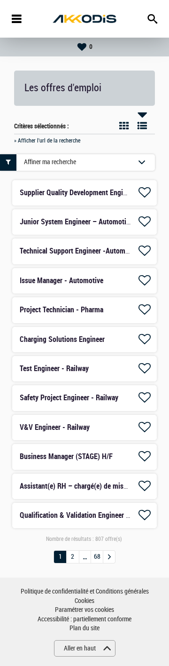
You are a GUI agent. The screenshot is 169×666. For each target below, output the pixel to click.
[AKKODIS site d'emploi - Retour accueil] (84, 19)
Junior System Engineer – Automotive (76, 221)
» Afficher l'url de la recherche (47, 140)
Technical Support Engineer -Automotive (80, 250)
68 (97, 557)
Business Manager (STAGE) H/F (66, 456)
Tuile (124, 125)
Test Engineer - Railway (54, 368)
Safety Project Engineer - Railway (69, 397)
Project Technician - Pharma (61, 309)
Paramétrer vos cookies (84, 610)
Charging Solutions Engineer (62, 339)
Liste (142, 125)
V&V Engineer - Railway (55, 427)
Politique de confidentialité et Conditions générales (85, 591)
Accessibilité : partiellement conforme (84, 619)
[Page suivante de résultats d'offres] (109, 557)
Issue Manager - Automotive (61, 280)
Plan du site (84, 628)
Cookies (84, 601)
